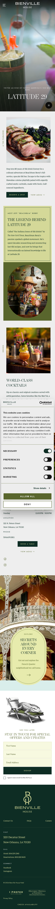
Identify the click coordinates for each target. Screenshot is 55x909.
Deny (27, 504)
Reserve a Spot (17, 195)
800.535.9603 (20, 857)
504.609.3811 (9, 537)
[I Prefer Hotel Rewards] (16, 892)
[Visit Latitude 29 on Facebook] (5, 558)
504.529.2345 (14, 853)
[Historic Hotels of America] (37, 893)
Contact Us (8, 820)
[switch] (48, 459)
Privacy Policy (8, 898)
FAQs (29, 820)
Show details (39, 488)
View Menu (36, 195)
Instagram (7, 871)
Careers (48, 820)
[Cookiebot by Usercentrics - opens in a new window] (39, 403)
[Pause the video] (48, 105)
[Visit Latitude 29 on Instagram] (5, 564)
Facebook (7, 867)
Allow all (27, 496)
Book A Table (28, 544)
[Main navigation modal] (4, 5)
